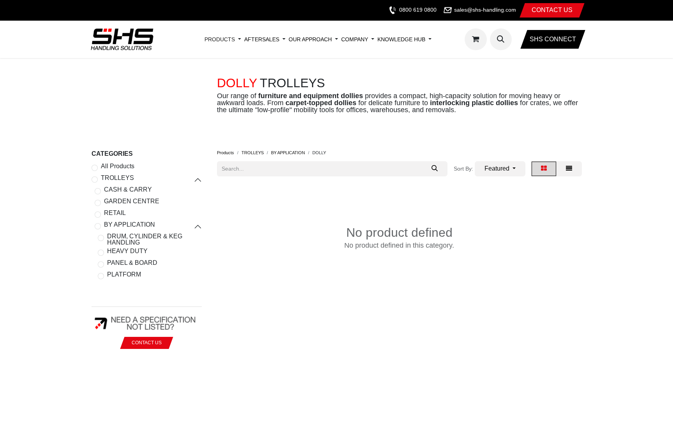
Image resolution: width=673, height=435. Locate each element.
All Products (117, 166)
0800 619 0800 (418, 10)
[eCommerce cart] (475, 39)
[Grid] (544, 168)
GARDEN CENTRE (131, 201)
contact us (552, 10)
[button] (501, 39)
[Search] (434, 168)
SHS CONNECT (553, 39)
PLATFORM (124, 274)
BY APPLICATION (129, 225)
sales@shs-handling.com (485, 10)
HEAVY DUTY (127, 251)
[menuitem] (219, 39)
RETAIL (115, 213)
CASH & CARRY (128, 190)
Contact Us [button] (147, 342)
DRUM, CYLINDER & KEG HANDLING (144, 239)
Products (225, 152)
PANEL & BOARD (132, 263)
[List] (569, 168)
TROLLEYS (117, 178)
